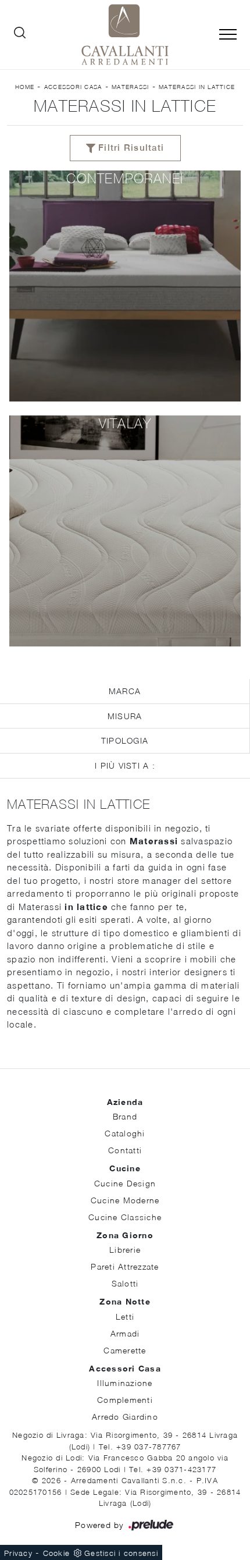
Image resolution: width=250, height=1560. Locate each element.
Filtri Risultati (129, 147)
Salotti (125, 1283)
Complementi (125, 1400)
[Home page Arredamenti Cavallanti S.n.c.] (125, 34)
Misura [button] (125, 716)
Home (24, 86)
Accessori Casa (73, 86)
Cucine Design (125, 1183)
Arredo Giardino (125, 1417)
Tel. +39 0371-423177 (172, 1469)
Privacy (18, 1553)
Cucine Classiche (125, 1217)
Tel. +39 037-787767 (140, 1446)
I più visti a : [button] (125, 765)
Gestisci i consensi (121, 1553)
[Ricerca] (20, 35)
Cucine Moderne (125, 1200)
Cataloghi (125, 1133)
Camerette (124, 1350)
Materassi (130, 86)
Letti (125, 1316)
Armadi (125, 1333)
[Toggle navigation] (228, 35)
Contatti (125, 1150)
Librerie (125, 1250)
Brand (125, 1116)
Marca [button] (125, 691)
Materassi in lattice (197, 86)
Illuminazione (124, 1383)
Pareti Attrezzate (125, 1266)
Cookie (56, 1553)
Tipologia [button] (124, 740)
